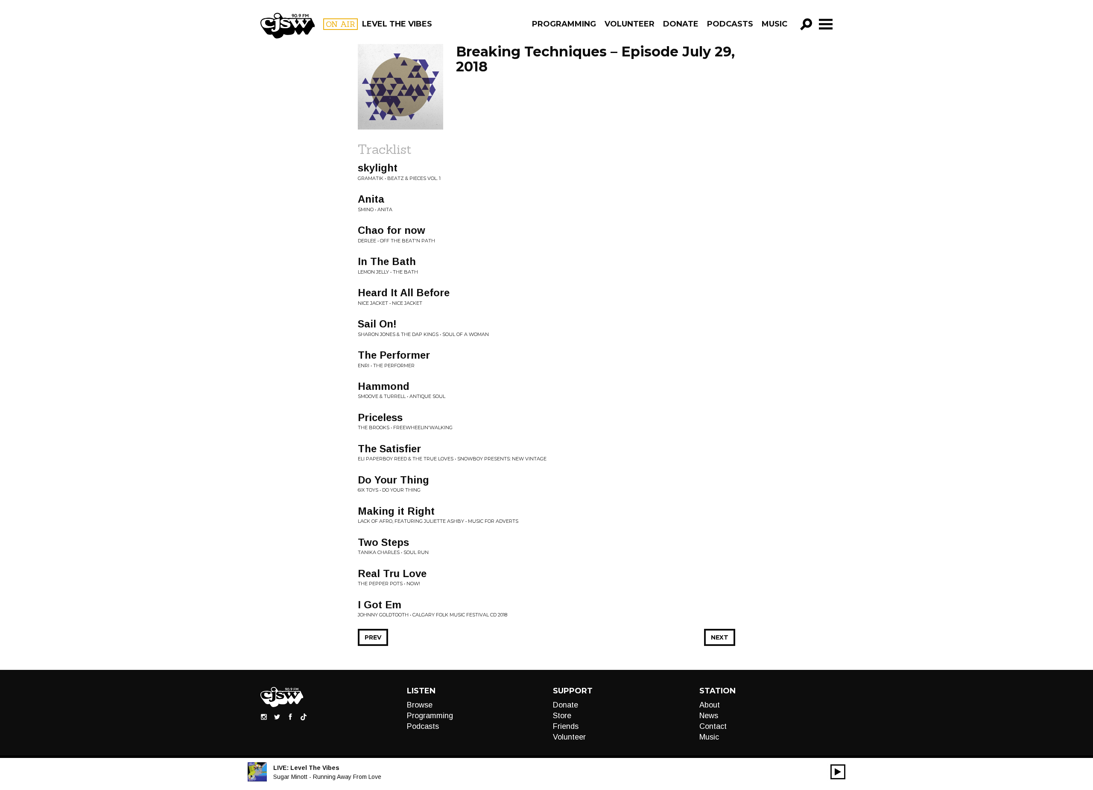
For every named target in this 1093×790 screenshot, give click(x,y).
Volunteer (630, 24)
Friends (566, 726)
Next (719, 637)
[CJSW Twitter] (277, 716)
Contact (713, 726)
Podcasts (730, 24)
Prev (373, 637)
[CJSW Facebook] (290, 716)
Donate (680, 24)
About (709, 705)
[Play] (837, 771)
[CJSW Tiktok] (303, 716)
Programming (564, 24)
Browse (420, 705)
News (708, 715)
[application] (837, 771)
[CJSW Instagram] (263, 716)
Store (562, 715)
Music (774, 24)
